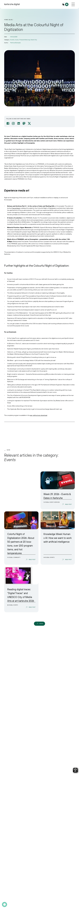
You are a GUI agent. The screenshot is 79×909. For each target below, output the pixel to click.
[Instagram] (13, 123)
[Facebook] (8, 123)
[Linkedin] (18, 123)
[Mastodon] (24, 123)
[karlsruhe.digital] (12, 4)
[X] (29, 123)
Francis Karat (16, 208)
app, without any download (38, 415)
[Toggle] (65, 4)
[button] (4, 904)
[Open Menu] (73, 4)
